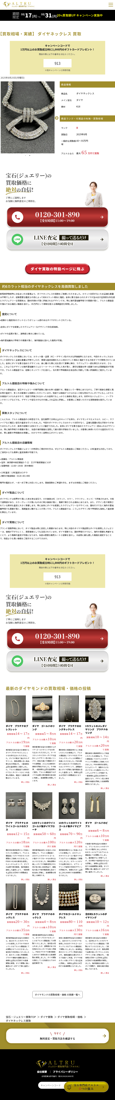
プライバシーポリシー (65, 1071)
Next (56, 117)
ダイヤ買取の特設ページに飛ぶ (57, 268)
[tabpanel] (28, 117)
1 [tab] (25, 155)
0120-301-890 (23, 475)
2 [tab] (29, 155)
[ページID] (53, 1085)
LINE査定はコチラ (20, 472)
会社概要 (42, 1071)
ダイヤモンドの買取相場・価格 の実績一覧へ (57, 994)
